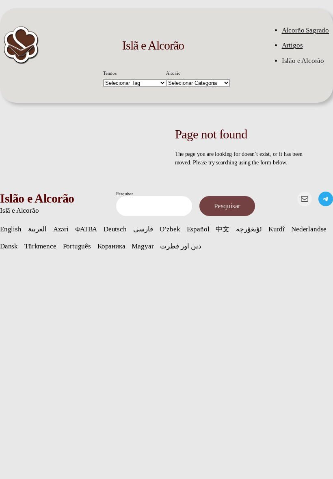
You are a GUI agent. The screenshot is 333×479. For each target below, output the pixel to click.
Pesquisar (124, 193)
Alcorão (173, 73)
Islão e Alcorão (303, 61)
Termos (110, 73)
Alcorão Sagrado (305, 30)
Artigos (292, 45)
